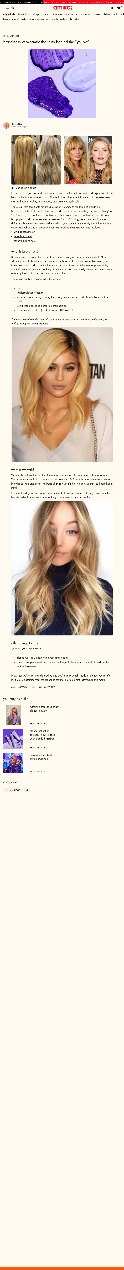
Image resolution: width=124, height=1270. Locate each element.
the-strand (14, 19)
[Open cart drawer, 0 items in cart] (119, 8)
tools (115, 14)
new (46, 14)
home (5, 19)
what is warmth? (23, 236)
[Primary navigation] (8, 7)
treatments (85, 14)
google (32, 187)
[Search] (13, 8)
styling (106, 14)
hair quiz (36, 14)
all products (9, 14)
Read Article (37, 723)
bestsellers (23, 14)
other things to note (25, 240)
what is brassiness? (24, 231)
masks (97, 14)
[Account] (112, 8)
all (27, 790)
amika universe (27, 19)
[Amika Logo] (62, 8)
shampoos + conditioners (64, 14)
